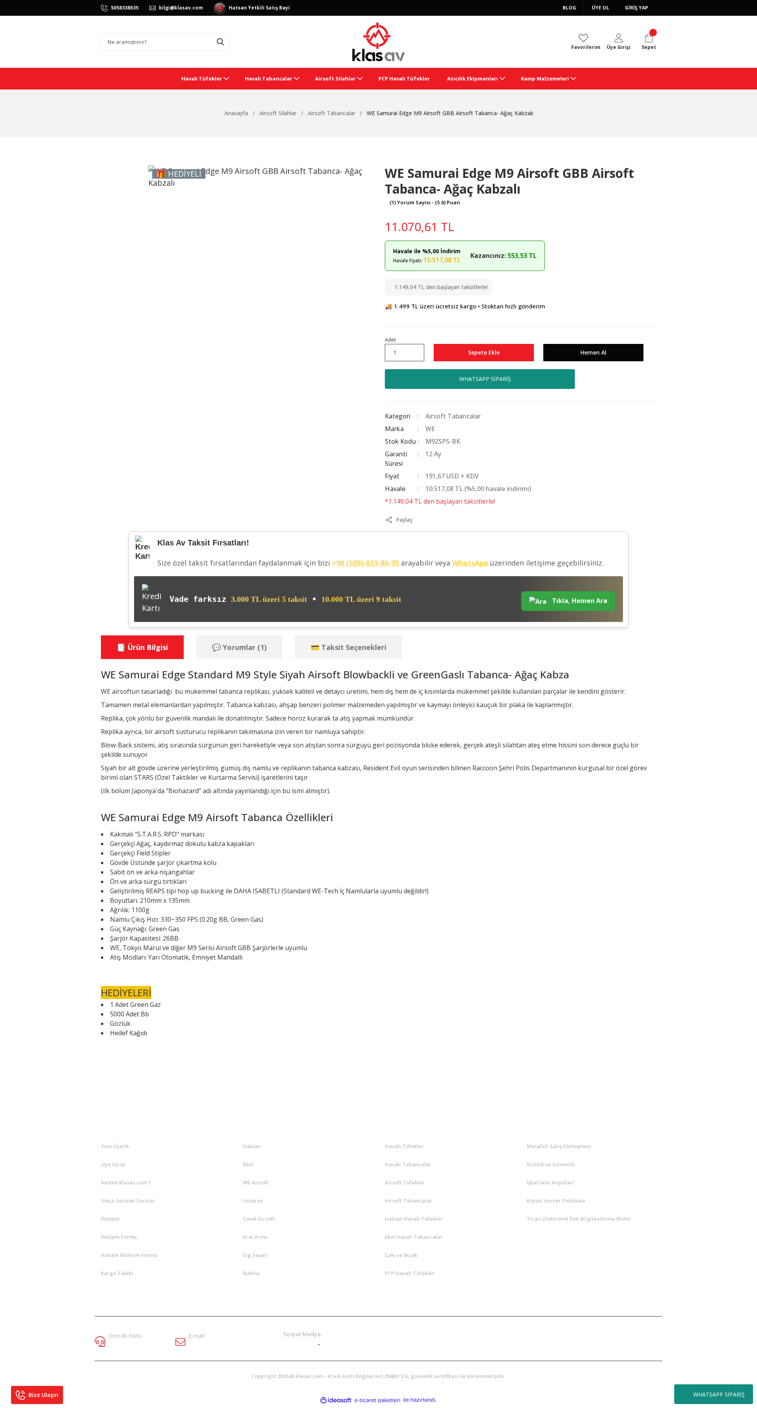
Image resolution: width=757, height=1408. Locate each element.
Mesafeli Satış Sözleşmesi (559, 1146)
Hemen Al (593, 352)
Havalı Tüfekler (404, 1146)
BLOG (569, 7)
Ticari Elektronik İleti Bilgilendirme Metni (579, 1218)
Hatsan (252, 1146)
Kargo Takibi (117, 1273)
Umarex (253, 1200)
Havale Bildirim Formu (129, 1255)
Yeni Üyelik (115, 1146)
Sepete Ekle (484, 352)
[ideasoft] (336, 1400)
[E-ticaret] (377, 1400)
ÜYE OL (600, 7)
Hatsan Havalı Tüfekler (414, 1218)
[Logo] (378, 42)
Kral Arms (255, 1236)
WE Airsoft (255, 1182)
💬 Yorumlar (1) (239, 647)
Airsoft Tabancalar (453, 416)
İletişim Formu (119, 1236)
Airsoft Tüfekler (405, 1182)
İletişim (110, 1218)
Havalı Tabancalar (408, 1164)
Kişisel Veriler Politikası (556, 1200)
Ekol (248, 1164)
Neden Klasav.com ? (126, 1182)
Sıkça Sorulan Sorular (128, 1200)
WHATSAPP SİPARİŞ (719, 1394)
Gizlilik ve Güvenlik (550, 1164)
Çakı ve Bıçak (401, 1255)
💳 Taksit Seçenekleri (348, 647)
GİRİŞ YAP (636, 7)
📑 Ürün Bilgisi (142, 647)
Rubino (251, 1273)
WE (430, 428)
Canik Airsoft (259, 1218)
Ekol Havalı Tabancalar (414, 1236)
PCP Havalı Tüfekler (409, 1273)
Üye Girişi (113, 1164)
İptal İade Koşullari (550, 1182)
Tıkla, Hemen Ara (578, 600)
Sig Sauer (255, 1255)
